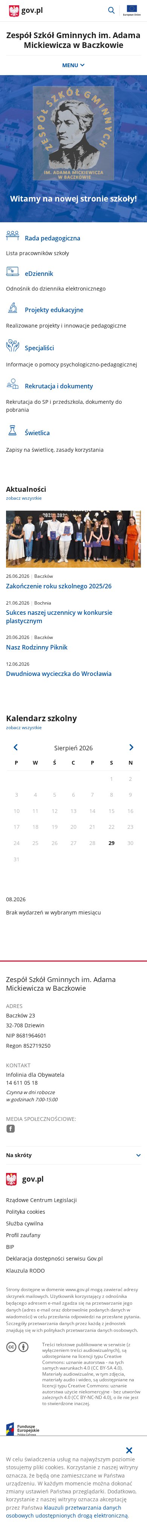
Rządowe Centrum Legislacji (41, 1200)
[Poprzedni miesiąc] (16, 747)
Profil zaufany (23, 1235)
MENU (70, 65)
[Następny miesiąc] (131, 747)
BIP (10, 1246)
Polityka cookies (25, 1211)
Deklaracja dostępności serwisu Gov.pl (54, 1258)
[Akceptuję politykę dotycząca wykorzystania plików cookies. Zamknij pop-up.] (129, 1450)
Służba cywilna (24, 1223)
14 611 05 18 (22, 1082)
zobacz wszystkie (24, 498)
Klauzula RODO (25, 1270)
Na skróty (19, 1155)
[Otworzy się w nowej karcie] (10, 1128)
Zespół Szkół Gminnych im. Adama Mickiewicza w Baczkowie (73, 39)
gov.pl (33, 1179)
